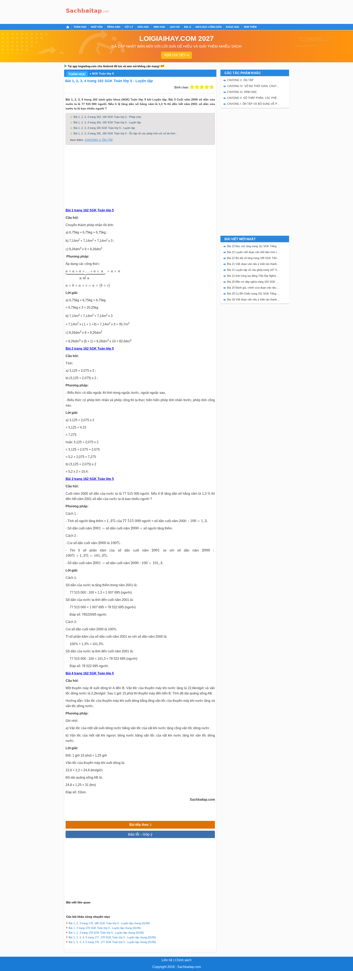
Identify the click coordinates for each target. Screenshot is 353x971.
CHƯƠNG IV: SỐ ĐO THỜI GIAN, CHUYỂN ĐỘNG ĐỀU (253, 86)
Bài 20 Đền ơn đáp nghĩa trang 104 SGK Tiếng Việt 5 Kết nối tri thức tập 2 (253, 281)
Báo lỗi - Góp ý (140, 834)
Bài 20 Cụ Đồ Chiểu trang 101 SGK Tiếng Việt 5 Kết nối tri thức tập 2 (253, 293)
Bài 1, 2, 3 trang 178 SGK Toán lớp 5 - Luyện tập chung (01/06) (106, 932)
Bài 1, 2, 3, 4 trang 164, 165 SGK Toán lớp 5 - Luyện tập (107, 122)
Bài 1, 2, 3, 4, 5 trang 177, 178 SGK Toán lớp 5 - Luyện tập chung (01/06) (112, 937)
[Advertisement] (185, 11)
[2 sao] (196, 87)
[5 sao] (211, 87)
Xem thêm (250, 27)
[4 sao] (206, 87)
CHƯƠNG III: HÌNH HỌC (242, 92)
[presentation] (93, 275)
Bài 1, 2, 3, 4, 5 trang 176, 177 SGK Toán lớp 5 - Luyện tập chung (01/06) (112, 942)
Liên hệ (167, 960)
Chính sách (183, 960)
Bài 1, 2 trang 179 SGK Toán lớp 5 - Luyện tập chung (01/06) (105, 928)
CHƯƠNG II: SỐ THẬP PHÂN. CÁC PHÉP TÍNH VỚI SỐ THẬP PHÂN (253, 97)
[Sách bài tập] (87, 11)
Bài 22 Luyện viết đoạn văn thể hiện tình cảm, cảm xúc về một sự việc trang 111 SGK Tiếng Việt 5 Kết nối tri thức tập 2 (253, 252)
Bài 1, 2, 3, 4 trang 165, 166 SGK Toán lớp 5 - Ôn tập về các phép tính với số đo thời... (126, 133)
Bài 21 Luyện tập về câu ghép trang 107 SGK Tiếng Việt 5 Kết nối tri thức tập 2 (253, 269)
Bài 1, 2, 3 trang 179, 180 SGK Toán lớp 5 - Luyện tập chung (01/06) (109, 923)
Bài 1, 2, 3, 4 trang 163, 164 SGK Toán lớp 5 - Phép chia (107, 116)
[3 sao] (201, 87)
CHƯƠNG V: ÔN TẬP (99, 140)
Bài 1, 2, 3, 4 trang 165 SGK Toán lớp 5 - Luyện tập (104, 127)
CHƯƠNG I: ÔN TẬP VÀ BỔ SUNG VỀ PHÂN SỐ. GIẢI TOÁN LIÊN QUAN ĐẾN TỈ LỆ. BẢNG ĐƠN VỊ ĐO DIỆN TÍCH (253, 103)
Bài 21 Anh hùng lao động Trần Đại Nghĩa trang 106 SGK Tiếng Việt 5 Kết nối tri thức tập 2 (253, 275)
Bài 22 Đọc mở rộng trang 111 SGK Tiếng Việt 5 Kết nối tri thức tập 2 (253, 246)
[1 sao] (192, 87)
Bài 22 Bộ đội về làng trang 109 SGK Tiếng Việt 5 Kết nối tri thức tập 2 (253, 258)
